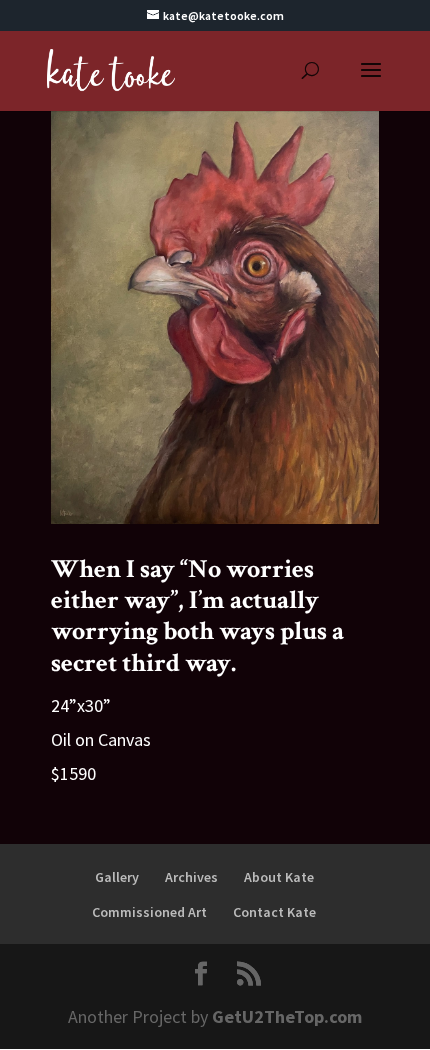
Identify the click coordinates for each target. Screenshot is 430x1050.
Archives (191, 877)
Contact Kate (274, 912)
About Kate (279, 877)
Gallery (117, 877)
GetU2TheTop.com (287, 1016)
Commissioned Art (149, 912)
